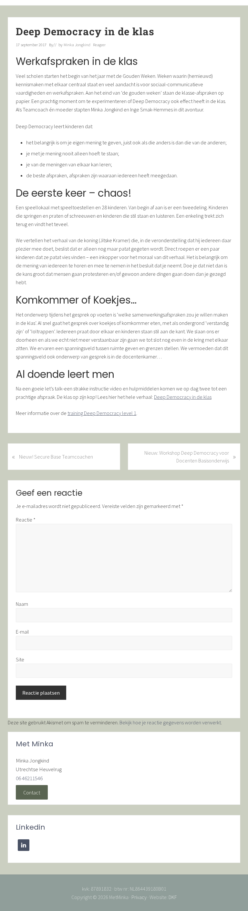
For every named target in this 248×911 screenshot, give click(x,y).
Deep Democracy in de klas (183, 397)
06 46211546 (29, 778)
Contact (31, 792)
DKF (173, 897)
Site (20, 659)
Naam (22, 604)
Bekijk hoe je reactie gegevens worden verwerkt (170, 722)
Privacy (139, 897)
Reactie (26, 519)
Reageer (99, 44)
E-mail (22, 631)
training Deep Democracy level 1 (101, 413)
